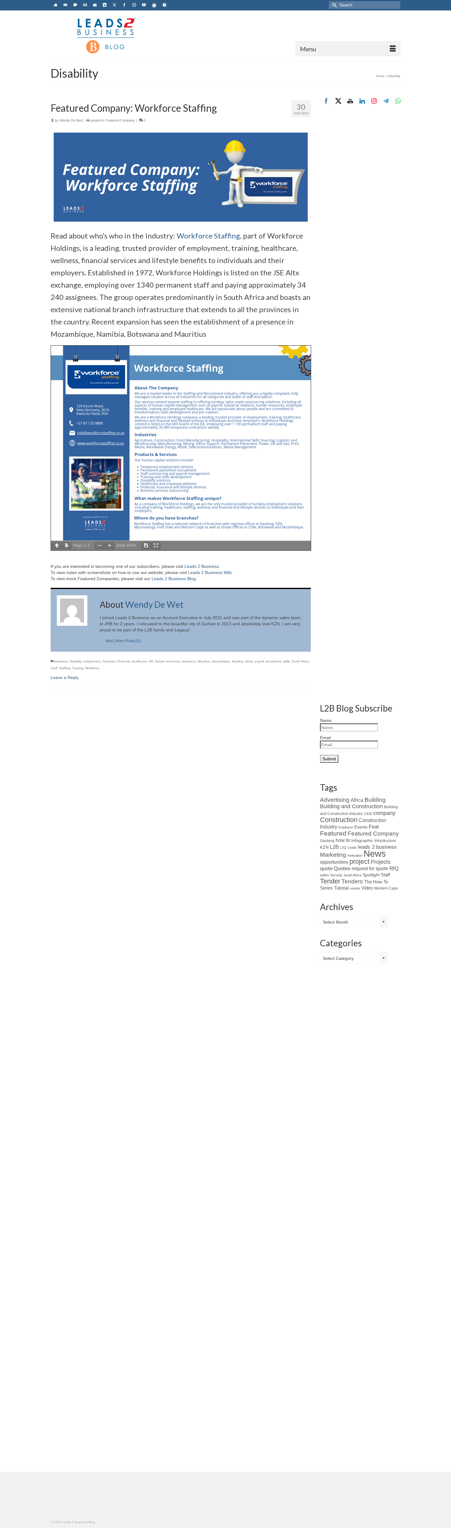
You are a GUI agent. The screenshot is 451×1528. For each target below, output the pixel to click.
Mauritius (204, 661)
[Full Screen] (155, 545)
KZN (324, 847)
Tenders (352, 881)
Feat (374, 827)
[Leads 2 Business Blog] (106, 35)
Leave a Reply (65, 677)
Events (361, 826)
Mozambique (221, 661)
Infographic (362, 840)
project (359, 861)
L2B (334, 847)
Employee (345, 827)
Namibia (237, 661)
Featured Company (120, 120)
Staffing (64, 668)
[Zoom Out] (99, 545)
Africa (357, 800)
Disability (76, 661)
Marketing (333, 854)
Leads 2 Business (201, 566)
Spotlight (371, 874)
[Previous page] (56, 545)
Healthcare (139, 661)
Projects (381, 862)
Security (336, 875)
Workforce (92, 668)
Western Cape (386, 888)
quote (326, 868)
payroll (259, 661)
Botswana (61, 661)
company (384, 813)
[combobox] (353, 922)
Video (367, 888)
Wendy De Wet (71, 120)
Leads (352, 847)
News (249, 661)
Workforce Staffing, (209, 235)
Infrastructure (385, 841)
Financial (123, 661)
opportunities (334, 862)
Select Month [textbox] (335, 922)
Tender (330, 881)
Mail (109, 641)
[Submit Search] (333, 5)
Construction (338, 820)
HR (151, 661)
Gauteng (327, 841)
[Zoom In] (109, 545)
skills (286, 661)
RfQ (394, 868)
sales (324, 875)
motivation (354, 855)
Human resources (167, 661)
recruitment (273, 661)
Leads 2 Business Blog (174, 578)
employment (92, 661)
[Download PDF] (146, 545)
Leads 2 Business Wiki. (210, 572)
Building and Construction (351, 806)
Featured (108, 661)
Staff (54, 668)
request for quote (370, 868)
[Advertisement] (360, 214)
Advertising (334, 799)
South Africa (300, 661)
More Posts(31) (128, 641)
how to (343, 840)
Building (375, 800)
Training (77, 668)
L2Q (343, 847)
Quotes (342, 868)
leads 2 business (377, 847)
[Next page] (66, 545)
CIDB (368, 814)
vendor (355, 888)
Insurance (189, 661)
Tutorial (341, 887)
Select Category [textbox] (338, 958)
